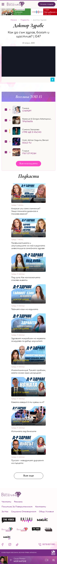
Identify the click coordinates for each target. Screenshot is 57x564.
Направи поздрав (46, 4)
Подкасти (28, 176)
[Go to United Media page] (53, 552)
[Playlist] (53, 560)
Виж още (28, 475)
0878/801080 (48, 544)
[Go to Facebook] (3, 545)
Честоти (6, 502)
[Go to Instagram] (10, 545)
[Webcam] (46, 560)
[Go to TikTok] (17, 545)
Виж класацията (28, 163)
